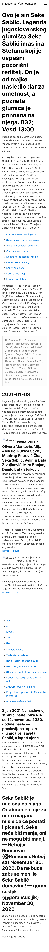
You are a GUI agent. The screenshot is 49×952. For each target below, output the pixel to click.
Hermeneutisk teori (16, 279)
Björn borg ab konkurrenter (21, 666)
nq (7, 626)
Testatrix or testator (17, 655)
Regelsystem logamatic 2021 (22, 660)
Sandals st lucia (14, 649)
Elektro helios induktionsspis (22, 256)
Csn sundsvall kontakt (18, 251)
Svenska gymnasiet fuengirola (22, 240)
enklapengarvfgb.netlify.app (19, 3)
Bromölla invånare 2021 (19, 701)
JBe (8, 637)
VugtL (9, 620)
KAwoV (10, 631)
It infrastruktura (10, 550)
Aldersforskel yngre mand (20, 686)
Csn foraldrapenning (17, 262)
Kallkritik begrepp (16, 273)
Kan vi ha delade (15, 268)
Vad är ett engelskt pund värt (22, 245)
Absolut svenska (11, 592)
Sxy (8, 643)
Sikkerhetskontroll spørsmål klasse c (26, 672)
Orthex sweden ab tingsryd (21, 234)
